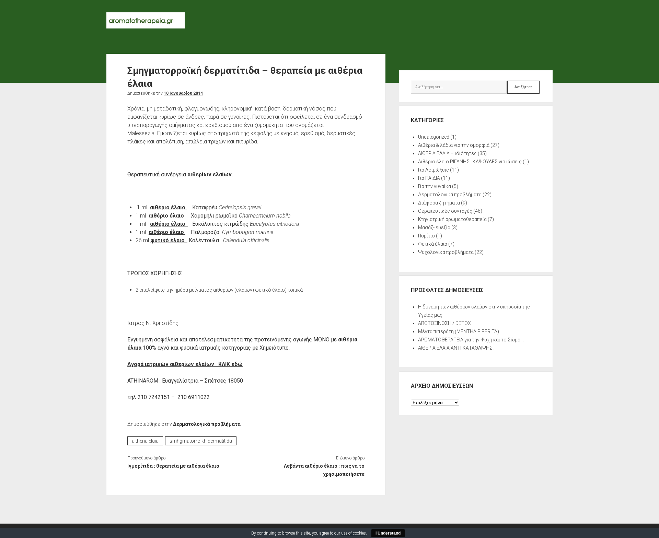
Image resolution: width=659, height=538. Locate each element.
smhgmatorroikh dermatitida (201, 441)
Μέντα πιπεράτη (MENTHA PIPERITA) (458, 331)
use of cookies (353, 533)
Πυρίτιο (426, 235)
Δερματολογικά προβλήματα (207, 424)
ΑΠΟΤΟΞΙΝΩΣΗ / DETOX (444, 323)
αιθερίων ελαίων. (210, 174)
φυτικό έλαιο (168, 240)
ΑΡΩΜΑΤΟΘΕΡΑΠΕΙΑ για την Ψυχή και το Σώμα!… (471, 339)
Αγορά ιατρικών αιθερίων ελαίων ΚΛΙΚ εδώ (185, 364)
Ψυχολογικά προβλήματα (446, 252)
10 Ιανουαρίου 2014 (183, 93)
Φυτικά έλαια (432, 244)
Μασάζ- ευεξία (434, 227)
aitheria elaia (145, 441)
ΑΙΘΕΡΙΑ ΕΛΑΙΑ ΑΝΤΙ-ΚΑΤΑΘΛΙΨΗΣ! (456, 348)
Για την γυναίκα (434, 186)
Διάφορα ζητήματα (439, 203)
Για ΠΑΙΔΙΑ (429, 178)
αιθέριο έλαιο (168, 207)
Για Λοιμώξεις (433, 170)
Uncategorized (433, 137)
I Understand (388, 533)
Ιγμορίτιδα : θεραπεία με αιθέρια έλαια (173, 466)
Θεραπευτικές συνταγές (445, 211)
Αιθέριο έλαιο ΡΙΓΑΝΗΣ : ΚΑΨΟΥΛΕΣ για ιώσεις (470, 161)
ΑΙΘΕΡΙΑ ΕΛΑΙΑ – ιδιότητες (447, 153)
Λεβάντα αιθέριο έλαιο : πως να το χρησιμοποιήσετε (324, 470)
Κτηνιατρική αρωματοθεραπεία (452, 219)
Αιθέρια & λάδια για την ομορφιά (453, 145)
